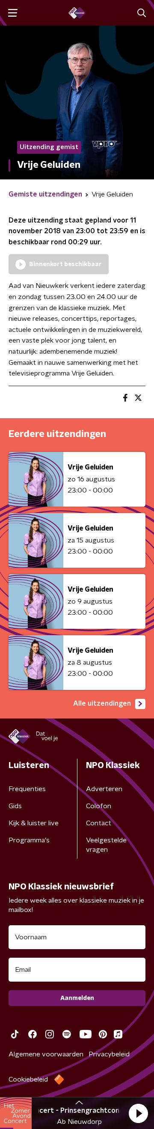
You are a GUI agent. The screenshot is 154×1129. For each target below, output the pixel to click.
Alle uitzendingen (102, 703)
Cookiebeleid (28, 1079)
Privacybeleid (109, 1054)
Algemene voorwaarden (46, 1054)
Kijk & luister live (34, 823)
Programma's (29, 840)
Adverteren (104, 789)
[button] (138, 1113)
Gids (15, 806)
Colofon (98, 806)
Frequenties (27, 789)
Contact (98, 823)
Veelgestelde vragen (106, 845)
